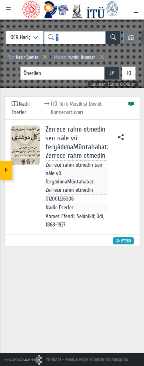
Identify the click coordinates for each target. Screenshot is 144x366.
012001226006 (60, 198)
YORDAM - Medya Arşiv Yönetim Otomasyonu (86, 359)
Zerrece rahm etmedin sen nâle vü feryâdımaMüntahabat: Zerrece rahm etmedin (77, 142)
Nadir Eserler (23, 57)
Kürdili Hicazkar (74, 57)
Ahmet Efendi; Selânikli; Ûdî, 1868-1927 (75, 220)
